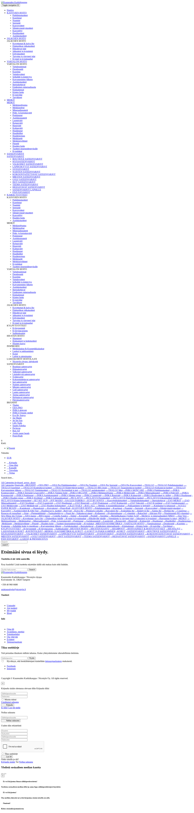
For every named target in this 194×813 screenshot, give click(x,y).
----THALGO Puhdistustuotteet (169, 485)
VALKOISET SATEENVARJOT (27, 164)
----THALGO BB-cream (96, 487)
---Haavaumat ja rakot (167, 518)
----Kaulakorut (23, 508)
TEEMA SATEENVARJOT (25, 184)
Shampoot (17, 338)
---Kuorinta (180, 523)
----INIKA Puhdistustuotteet (157, 490)
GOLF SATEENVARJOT (24, 179)
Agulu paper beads (20, 433)
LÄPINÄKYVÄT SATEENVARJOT (29, 166)
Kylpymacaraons (20, 331)
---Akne (25, 513)
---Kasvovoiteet (151, 508)
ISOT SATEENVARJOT (24, 182)
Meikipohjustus (19, 225)
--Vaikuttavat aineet (83, 513)
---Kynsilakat (88, 523)
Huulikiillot (17, 133)
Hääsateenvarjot (19, 369)
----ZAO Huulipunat (63, 503)
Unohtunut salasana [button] (10, 702)
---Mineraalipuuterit (40, 521)
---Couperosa (181, 511)
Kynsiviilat (17, 95)
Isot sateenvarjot (19, 382)
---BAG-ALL (89, 505)
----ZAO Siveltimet (25, 503)
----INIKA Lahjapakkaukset (55, 498)
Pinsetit (15, 143)
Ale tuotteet (12, 608)
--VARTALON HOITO (133, 523)
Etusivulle (19, 485)
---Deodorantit (167, 523)
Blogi (9, 613)
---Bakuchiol (141, 513)
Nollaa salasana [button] (26, 762)
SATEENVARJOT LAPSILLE (26, 189)
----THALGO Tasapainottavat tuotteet (125, 487)
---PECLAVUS (76, 498)
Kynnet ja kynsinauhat (22, 59)
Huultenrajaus (18, 136)
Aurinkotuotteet (19, 36)
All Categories (7, 485)
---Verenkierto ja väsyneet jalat (120, 518)
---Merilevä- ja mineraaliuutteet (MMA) (157, 516)
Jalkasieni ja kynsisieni (22, 51)
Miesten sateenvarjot (21, 387)
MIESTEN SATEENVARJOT (26, 177)
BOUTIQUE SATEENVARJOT (27, 159)
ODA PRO (17, 407)
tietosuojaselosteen (53, 661)
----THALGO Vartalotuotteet (35, 490)
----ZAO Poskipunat (99, 503)
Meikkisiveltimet (19, 141)
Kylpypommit (18, 328)
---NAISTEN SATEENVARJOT (129, 534)
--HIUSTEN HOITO (78, 529)
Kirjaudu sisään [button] (8, 762)
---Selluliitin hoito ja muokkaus (24, 526)
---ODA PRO (42, 485)
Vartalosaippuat (19, 66)
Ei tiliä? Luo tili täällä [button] (10, 707)
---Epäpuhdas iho (126, 511)
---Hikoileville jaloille (96, 518)
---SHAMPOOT (117, 529)
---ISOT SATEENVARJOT (68, 536)
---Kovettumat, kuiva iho (32, 518)
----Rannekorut (37, 508)
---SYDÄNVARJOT (104, 534)
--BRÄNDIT (30, 485)
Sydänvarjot (17, 377)
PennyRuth (17, 436)
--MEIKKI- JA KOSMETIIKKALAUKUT (63, 531)
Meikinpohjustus (19, 105)
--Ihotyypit (67, 511)
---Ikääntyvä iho (142, 511)
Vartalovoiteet (18, 74)
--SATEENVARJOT (135, 531)
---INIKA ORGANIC (78, 493)
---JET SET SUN (40, 500)
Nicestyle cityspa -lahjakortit (25, 361)
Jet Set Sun (17, 420)
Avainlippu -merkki (15, 632)
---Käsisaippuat (127, 526)
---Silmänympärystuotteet (169, 508)
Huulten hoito (18, 146)
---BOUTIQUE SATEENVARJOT (161, 531)
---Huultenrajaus (183, 521)
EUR (9, 458)
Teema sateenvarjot (21, 395)
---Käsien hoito (141, 526)
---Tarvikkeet (167, 526)
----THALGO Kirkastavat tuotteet (157, 487)
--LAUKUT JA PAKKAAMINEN (99, 531)
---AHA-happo (29, 516)
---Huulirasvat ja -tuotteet (50, 511)
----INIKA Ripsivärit (111, 495)
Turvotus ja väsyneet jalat (23, 56)
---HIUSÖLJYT (173, 529)
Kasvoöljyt (17, 30)
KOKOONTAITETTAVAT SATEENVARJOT (34, 174)
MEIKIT (11, 102)
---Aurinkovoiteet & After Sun (25, 511)
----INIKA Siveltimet (33, 498)
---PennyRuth (64, 508)
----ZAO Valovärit (136, 503)
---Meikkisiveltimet (20, 523)
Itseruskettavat (18, 84)
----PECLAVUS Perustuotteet (96, 498)
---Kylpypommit (28, 529)
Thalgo (15, 405)
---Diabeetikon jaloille (53, 518)
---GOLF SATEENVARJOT (43, 536)
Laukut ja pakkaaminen (23, 351)
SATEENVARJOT (15, 156)
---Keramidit (82, 516)
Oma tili (10, 629)
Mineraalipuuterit (20, 110)
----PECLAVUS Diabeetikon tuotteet (127, 498)
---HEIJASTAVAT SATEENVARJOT (127, 536)
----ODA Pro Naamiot (87, 485)
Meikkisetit (17, 138)
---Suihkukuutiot (61, 529)
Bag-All (16, 431)
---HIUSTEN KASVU (99, 529)
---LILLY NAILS (74, 505)
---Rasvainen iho (111, 511)
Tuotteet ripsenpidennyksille (25, 148)
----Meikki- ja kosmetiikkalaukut (109, 505)
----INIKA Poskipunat (24, 495)
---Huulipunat (157, 521)
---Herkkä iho (168, 511)
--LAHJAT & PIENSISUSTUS (33, 539)
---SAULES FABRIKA (74, 500)
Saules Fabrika (19, 425)
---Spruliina (103, 516)
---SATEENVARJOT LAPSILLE (161, 536)
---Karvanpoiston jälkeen (50, 526)
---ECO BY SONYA (94, 500)
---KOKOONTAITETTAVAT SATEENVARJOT (167, 534)
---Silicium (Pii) (154, 513)
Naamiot (16, 20)
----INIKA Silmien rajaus (70, 495)
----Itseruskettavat (157, 500)
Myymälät (11, 610)
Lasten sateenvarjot (21, 392)
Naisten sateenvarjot (21, 384)
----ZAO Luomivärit (44, 503)
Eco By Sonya (19, 415)
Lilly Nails (17, 423)
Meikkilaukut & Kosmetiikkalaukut (28, 348)
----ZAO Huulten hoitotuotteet (52, 505)
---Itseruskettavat (86, 526)
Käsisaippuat (18, 89)
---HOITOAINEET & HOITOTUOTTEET (145, 529)
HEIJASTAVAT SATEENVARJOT (28, 187)
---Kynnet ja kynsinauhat (75, 518)
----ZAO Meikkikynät (28, 505)
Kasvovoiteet (18, 25)
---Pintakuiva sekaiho (93, 511)
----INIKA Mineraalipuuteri (147, 493)
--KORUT (120, 531)
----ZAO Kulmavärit (118, 503)
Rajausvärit (17, 123)
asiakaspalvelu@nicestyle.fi (13, 589)
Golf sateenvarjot (20, 389)
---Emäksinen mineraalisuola (107, 526)
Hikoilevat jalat (19, 48)
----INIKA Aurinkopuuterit (46, 495)
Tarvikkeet (17, 97)
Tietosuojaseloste (14, 642)
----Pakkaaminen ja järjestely (138, 505)
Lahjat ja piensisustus (22, 356)
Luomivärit (17, 120)
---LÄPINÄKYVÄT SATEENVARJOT (76, 534)
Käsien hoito (18, 92)
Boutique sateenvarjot (22, 366)
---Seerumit (138, 508)
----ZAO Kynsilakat (153, 503)
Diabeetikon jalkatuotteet (23, 46)
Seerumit (16, 23)
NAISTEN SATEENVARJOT (26, 172)
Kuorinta (16, 72)
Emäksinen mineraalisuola (24, 87)
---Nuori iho (69, 513)
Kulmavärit (17, 128)
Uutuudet (11, 605)
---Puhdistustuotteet (101, 508)
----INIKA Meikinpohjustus (100, 493)
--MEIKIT (182, 518)
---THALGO (148, 485)
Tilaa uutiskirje (11, 754)
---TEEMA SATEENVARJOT (96, 536)
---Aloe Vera (181, 516)
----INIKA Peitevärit (170, 493)
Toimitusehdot (13, 634)
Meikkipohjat (18, 107)
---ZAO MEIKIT (173, 500)
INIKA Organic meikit (22, 413)
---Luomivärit (107, 521)
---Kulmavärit (144, 521)
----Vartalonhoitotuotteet (138, 500)
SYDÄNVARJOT (20, 169)
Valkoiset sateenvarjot (22, 372)
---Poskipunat (77, 521)
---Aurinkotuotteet (70, 526)
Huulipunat (17, 130)
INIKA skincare (19, 410)
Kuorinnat (17, 18)
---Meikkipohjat (24, 521)
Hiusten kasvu (18, 343)
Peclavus (16, 428)
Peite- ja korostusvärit (22, 113)
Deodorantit (17, 69)
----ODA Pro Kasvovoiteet (130, 485)
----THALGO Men (114, 490)
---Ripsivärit (131, 521)
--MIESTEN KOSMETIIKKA (108, 523)
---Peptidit (93, 516)
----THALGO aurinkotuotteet (92, 490)
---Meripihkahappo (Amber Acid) (124, 516)
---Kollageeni (99, 513)
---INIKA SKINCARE (133, 490)
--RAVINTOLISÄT (34, 531)
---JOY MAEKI (55, 500)
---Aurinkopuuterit (92, 521)
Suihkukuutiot (18, 333)
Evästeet (10, 639)
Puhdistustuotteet (20, 15)
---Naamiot (127, 508)
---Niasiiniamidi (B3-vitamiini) (175, 513)
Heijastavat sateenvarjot (23, 397)
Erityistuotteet (18, 54)
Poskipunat (17, 115)
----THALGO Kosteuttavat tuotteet (36, 487)
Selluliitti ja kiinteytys (22, 77)
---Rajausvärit (120, 521)
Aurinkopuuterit (19, 118)
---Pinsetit (34, 523)
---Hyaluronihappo (114, 513)
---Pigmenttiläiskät (37, 513)
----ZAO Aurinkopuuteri (174, 503)
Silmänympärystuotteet (22, 28)
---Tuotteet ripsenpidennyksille (68, 523)
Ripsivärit (16, 125)
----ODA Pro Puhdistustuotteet (63, 485)
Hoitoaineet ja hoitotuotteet (24, 341)
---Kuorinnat (116, 508)
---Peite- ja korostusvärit (60, 521)
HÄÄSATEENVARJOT (23, 161)
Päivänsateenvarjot (20, 400)
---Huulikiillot (169, 521)
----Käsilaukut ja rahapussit (163, 505)
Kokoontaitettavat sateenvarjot (26, 379)
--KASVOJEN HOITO (81, 508)
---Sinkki (72, 516)
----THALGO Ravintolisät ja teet (63, 490)
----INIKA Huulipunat (181, 495)
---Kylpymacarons (45, 529)
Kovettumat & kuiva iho (23, 43)
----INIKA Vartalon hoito (56, 493)
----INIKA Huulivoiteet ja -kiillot (156, 495)
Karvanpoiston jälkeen (22, 79)
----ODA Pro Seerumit (107, 485)
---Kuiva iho (77, 511)
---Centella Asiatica (59, 516)
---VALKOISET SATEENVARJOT (40, 534)
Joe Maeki (17, 418)
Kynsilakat (17, 151)
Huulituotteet (18, 33)
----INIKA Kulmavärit (131, 495)
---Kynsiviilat (154, 526)
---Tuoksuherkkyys (54, 513)
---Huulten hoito (46, 523)
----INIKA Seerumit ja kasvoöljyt (30, 493)
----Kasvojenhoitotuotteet (116, 500)
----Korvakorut (51, 508)
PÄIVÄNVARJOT (21, 192)
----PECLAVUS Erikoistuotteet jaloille (161, 498)
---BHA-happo (43, 516)
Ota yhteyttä (12, 637)
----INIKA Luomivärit (91, 495)
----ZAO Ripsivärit (80, 503)
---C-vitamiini (129, 513)
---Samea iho (155, 511)
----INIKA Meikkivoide (124, 493)
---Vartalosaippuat (153, 523)
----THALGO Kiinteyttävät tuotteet (68, 487)
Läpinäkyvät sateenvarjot (23, 374)
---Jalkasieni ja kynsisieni (145, 518)
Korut (15, 354)
